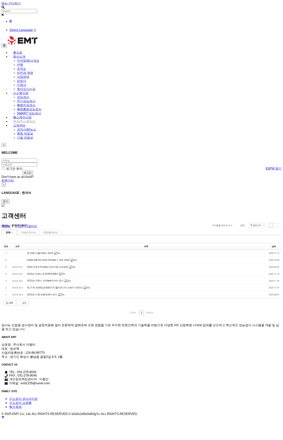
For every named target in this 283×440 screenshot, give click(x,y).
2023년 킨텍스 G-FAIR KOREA (43, 273)
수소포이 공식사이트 (23, 398)
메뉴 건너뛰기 (11, 3)
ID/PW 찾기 (273, 168)
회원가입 (8, 180)
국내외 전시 (28, 232)
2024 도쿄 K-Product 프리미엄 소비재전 (48, 267)
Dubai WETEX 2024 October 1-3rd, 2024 (48, 260)
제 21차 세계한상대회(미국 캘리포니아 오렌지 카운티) (55, 287)
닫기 (5, 201)
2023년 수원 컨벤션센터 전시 (42, 294)
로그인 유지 (13, 168)
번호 (6, 246)
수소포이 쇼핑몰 (20, 403)
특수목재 (15, 407)
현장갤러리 (51, 232)
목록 (11, 302)
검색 (242, 225)
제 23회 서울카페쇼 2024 (40, 253)
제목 (146, 246)
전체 (9, 232)
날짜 (274, 246)
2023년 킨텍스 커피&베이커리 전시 (45, 280)
